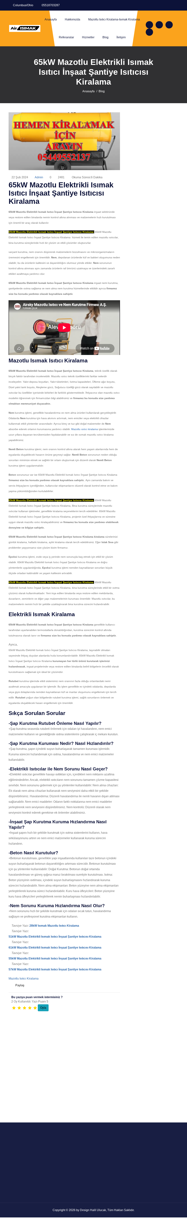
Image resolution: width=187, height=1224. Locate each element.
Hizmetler (88, 37)
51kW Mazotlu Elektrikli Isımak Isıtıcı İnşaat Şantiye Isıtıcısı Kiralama (55, 936)
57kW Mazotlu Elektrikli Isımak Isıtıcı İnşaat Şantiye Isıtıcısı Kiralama (55, 969)
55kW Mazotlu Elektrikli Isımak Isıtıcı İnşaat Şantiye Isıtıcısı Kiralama (55, 958)
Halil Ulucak (98, 1210)
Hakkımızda (72, 19)
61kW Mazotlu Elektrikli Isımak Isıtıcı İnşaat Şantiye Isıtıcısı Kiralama (55, 947)
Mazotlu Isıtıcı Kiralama (24, 978)
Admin (39, 177)
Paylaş (19, 985)
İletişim (121, 37)
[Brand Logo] (24, 28)
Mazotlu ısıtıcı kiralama (84, 429)
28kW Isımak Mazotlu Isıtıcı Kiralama (54, 925)
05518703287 (51, 5)
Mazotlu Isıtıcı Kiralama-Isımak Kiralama (114, 19)
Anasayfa (51, 19)
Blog (105, 37)
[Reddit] (108, 985)
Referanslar (66, 37)
